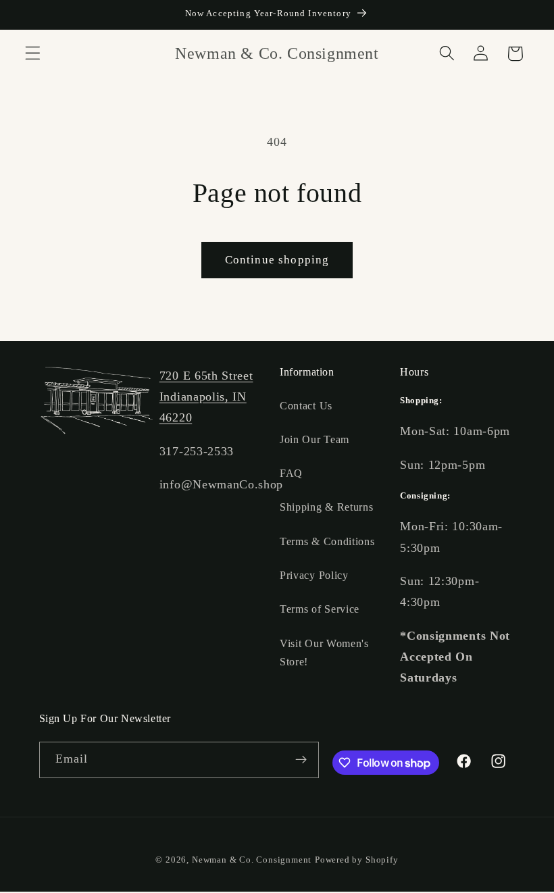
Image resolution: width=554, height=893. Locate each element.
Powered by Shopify (357, 860)
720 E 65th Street (206, 375)
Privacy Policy (314, 575)
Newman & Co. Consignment (251, 860)
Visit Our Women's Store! (324, 652)
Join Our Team (314, 439)
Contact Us (306, 405)
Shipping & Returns (326, 507)
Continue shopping (277, 259)
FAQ (291, 473)
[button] (33, 53)
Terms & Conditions (327, 541)
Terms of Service (319, 609)
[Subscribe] (301, 760)
